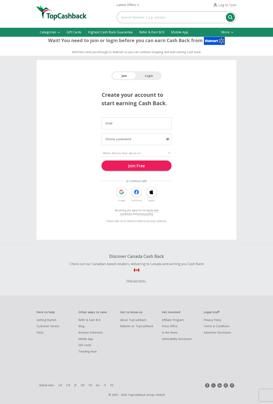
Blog (81, 326)
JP (75, 385)
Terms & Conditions (217, 326)
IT (105, 385)
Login (149, 76)
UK (60, 385)
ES (112, 385)
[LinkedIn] (219, 385)
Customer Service (48, 326)
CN (68, 385)
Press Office (170, 326)
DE (83, 385)
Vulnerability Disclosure (177, 339)
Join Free (136, 165)
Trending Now (87, 351)
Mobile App (179, 32)
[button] (128, 4)
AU (98, 385)
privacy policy (145, 214)
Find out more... (137, 281)
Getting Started (46, 320)
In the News (169, 332)
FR (90, 385)
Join (124, 76)
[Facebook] (207, 385)
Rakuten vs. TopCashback (136, 326)
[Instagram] (226, 385)
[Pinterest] (232, 385)
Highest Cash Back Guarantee (110, 32)
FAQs (40, 332)
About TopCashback (133, 320)
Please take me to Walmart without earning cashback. (137, 221)
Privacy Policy (212, 320)
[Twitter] (213, 385)
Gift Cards (74, 32)
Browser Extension (90, 332)
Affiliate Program (173, 320)
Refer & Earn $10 (151, 32)
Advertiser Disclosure (217, 332)
